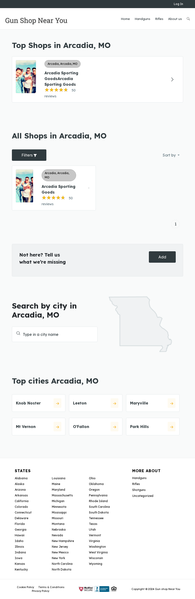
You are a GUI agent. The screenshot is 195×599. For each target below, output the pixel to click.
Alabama (21, 478)
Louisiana (58, 478)
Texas (93, 524)
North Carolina (62, 564)
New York (58, 558)
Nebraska (59, 529)
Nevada (57, 535)
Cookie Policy (25, 587)
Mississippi (59, 512)
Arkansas (21, 495)
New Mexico (60, 552)
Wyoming (95, 564)
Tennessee (96, 518)
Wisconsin (96, 558)
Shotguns (139, 490)
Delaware (21, 518)
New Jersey (60, 546)
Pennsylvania (98, 495)
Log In (178, 4)
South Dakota (99, 512)
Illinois (19, 546)
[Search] (188, 18)
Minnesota (59, 507)
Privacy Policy (40, 591)
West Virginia (98, 552)
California (22, 501)
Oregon (94, 489)
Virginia (94, 541)
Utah (92, 529)
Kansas (20, 564)
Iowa (18, 558)
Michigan (58, 501)
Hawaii (19, 535)
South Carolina (99, 507)
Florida (20, 524)
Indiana (20, 552)
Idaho (19, 541)
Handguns (139, 478)
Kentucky (21, 569)
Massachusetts (62, 495)
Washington (97, 546)
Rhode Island (98, 501)
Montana (58, 524)
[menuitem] (125, 18)
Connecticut (23, 512)
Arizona (20, 489)
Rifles (136, 484)
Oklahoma (96, 484)
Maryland (58, 489)
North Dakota (61, 569)
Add (162, 257)
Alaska (19, 484)
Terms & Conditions (51, 587)
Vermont (95, 535)
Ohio (92, 478)
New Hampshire (63, 541)
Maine (56, 484)
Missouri (57, 518)
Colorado (21, 507)
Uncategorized (142, 496)
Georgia (20, 529)
